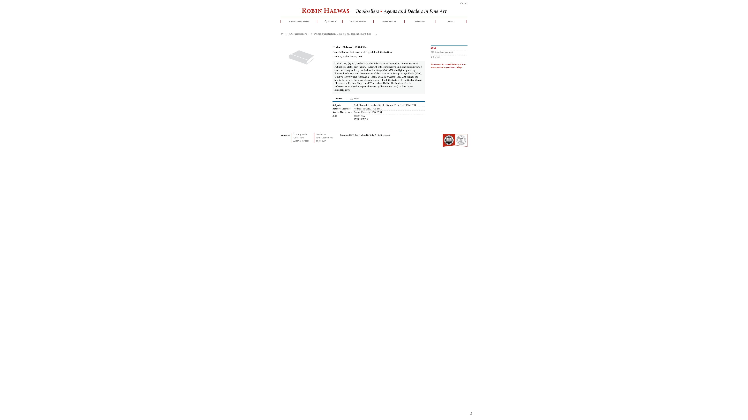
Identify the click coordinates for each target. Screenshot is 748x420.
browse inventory (299, 21)
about (451, 21)
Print (356, 99)
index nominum (358, 21)
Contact (464, 4)
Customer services (301, 141)
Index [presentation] (339, 99)
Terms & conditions (324, 138)
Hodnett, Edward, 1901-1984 (368, 109)
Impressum (321, 141)
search (332, 21)
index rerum (389, 21)
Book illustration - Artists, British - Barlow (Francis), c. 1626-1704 (385, 105)
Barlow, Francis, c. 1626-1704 (368, 112)
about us (285, 135)
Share (437, 57)
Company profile (300, 135)
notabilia (420, 21)
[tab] (340, 99)
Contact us (321, 135)
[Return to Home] (282, 34)
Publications (298, 138)
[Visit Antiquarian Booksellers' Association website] (455, 140)
